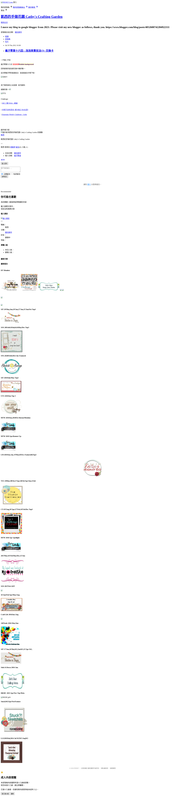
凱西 (2, 135)
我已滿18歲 (5, 794)
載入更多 (4, 163)
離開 (12, 794)
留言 (17, 147)
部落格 (7, 39)
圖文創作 (18, 32)
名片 (7, 42)
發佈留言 (4, 176)
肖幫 (15, 110)
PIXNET (76, 768)
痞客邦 (12, 147)
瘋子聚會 (17, 156)
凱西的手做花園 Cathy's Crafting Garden (32, 16)
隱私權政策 (104, 768)
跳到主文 (4, 22)
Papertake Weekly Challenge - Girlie (14, 114)
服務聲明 (113, 768)
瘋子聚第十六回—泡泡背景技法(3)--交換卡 (29, 50)
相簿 (7, 36)
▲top (3, 159)
